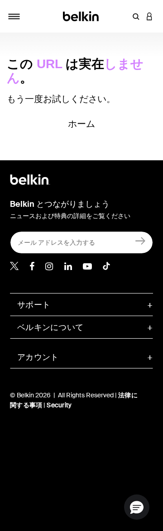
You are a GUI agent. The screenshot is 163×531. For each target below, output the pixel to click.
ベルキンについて (50, 327)
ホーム (82, 124)
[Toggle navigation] (14, 16)
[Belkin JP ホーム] (82, 15)
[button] (136, 16)
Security (59, 405)
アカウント (37, 357)
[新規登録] (140, 240)
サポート (33, 304)
